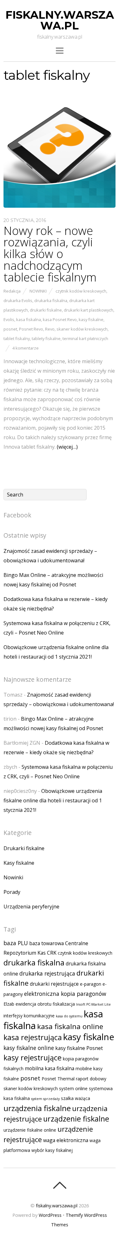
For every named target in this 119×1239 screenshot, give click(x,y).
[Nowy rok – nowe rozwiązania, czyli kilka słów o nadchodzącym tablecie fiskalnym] (59, 205)
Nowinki (38, 291)
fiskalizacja (64, 1004)
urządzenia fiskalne (37, 1108)
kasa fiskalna (28, 319)
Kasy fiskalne (18, 862)
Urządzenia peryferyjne (31, 906)
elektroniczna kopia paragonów (65, 993)
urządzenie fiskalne (76, 1119)
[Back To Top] (59, 1185)
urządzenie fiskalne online (29, 1130)
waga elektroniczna (65, 1140)
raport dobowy (91, 1079)
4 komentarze (25, 348)
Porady (11, 891)
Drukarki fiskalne (23, 848)
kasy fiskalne (91, 319)
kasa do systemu (69, 1016)
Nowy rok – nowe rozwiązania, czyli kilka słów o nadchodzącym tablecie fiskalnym (49, 254)
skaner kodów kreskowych (82, 329)
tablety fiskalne (46, 338)
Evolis (8, 319)
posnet (10, 329)
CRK (51, 952)
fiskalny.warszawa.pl (56, 1206)
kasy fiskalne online (28, 1048)
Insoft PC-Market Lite (93, 1004)
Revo (50, 329)
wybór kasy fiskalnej (52, 1150)
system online (73, 1088)
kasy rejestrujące (32, 1058)
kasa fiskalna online (70, 1026)
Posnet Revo (31, 329)
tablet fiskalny (16, 338)
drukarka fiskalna (50, 300)
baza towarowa (46, 943)
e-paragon (90, 984)
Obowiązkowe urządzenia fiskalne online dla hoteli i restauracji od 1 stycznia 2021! (52, 800)
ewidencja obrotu (33, 1004)
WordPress (50, 1215)
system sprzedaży (45, 1099)
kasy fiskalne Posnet (79, 1048)
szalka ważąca (75, 1098)
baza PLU (15, 943)
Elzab (8, 1004)
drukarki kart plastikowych (88, 310)
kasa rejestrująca (32, 1037)
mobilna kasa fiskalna (49, 1068)
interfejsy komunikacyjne (29, 1016)
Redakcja (12, 291)
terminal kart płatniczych (85, 338)
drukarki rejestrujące (54, 983)
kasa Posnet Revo (60, 319)
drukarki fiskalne (46, 310)
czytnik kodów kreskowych (81, 291)
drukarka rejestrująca (47, 973)
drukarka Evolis (17, 300)
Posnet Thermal (58, 1079)
